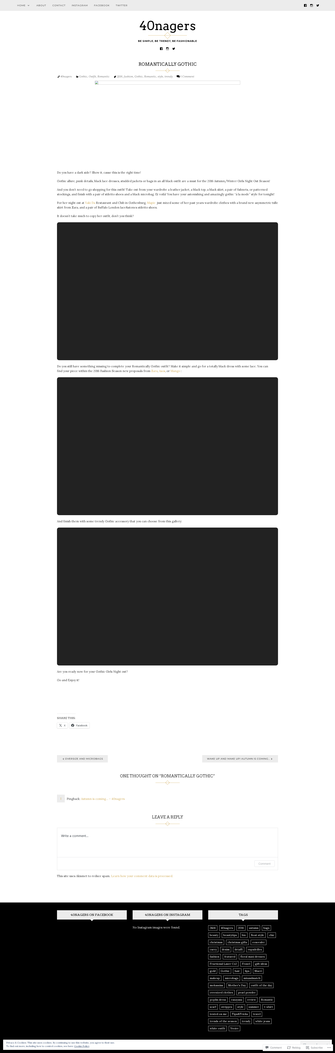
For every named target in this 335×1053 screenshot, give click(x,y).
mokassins (216, 985)
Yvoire (234, 1028)
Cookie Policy (81, 1046)
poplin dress (218, 999)
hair (237, 971)
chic (271, 935)
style (160, 76)
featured (229, 956)
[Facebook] (305, 5)
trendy (169, 76)
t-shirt (268, 1007)
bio (244, 935)
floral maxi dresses (252, 956)
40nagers (167, 25)
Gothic (83, 76)
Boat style (257, 935)
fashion (128, 76)
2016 (241, 928)
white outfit (217, 1028)
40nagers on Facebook (92, 915)
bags (266, 928)
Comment (264, 863)
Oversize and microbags (84, 758)
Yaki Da (90, 203)
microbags (231, 978)
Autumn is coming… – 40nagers (103, 799)
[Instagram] (311, 5)
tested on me (218, 1014)
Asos (162, 371)
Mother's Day (237, 985)
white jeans (262, 1021)
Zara (154, 371)
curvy (213, 949)
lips (247, 971)
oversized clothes (221, 992)
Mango (175, 371)
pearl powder (247, 992)
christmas (216, 942)
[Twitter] (317, 5)
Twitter (122, 5)
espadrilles (255, 949)
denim (226, 949)
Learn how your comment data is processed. (142, 876)
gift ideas (261, 964)
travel (257, 1014)
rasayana (236, 999)
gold (213, 971)
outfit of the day (261, 985)
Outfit (92, 76)
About (41, 5)
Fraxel (246, 964)
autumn (253, 928)
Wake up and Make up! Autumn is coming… (238, 758)
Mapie (151, 203)
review (251, 999)
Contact (59, 5)
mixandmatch (251, 978)
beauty (214, 935)
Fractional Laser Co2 (223, 964)
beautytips (230, 935)
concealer (258, 942)
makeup (215, 978)
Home (21, 5)
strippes (226, 1007)
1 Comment (187, 76)
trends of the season (223, 1021)
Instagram (80, 5)
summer (254, 1007)
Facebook (102, 5)
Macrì (258, 971)
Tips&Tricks (240, 1014)
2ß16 (120, 76)
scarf (213, 1007)
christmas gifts (237, 942)
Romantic (104, 76)
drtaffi (239, 949)
